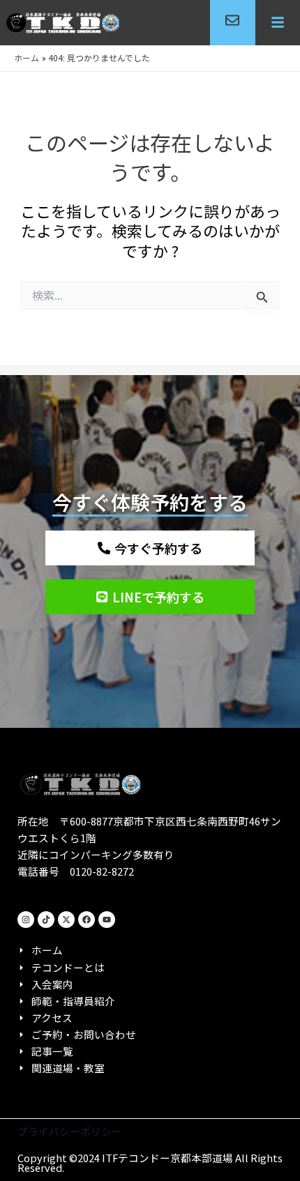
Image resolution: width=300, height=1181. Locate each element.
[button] (278, 23)
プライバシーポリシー (69, 1131)
